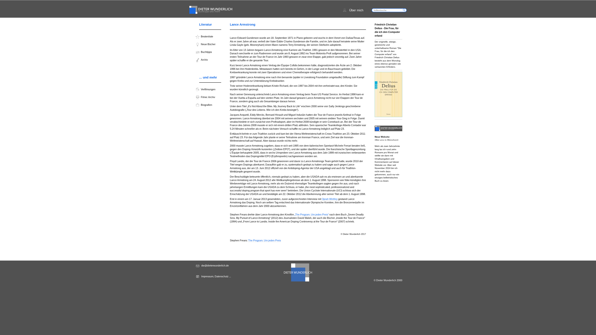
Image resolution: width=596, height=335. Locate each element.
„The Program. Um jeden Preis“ (311, 214)
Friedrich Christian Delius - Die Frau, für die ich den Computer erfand (387, 30)
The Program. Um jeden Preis (264, 240)
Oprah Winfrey (330, 199)
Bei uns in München (386, 140)
